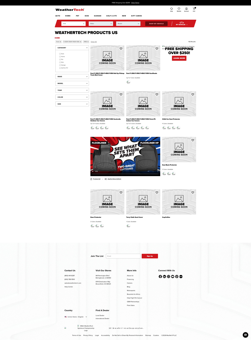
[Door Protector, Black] (92, 226)
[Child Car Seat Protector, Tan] (174, 128)
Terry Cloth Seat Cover (134, 217)
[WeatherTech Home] (70, 9)
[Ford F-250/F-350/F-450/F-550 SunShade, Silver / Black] (128, 82)
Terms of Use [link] (76, 335)
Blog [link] (128, 287)
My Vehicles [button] (181, 25)
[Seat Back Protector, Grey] (174, 174)
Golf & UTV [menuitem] (111, 16)
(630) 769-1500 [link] (70, 279)
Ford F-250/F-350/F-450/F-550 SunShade (141, 73)
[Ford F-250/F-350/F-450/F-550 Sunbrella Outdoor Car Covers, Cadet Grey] (107, 128)
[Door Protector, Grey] (102, 226)
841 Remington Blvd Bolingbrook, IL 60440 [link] (103, 276)
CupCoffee (166, 217)
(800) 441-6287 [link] (70, 275)
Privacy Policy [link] (88, 335)
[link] (160, 276)
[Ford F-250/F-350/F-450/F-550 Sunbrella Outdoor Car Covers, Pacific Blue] (97, 128)
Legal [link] (97, 335)
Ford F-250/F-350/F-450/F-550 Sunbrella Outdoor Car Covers (105, 120)
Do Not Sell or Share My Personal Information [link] (127, 335)
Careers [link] (129, 283)
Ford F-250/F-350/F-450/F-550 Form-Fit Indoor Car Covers (141, 120)
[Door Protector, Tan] (97, 226)
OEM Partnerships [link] (133, 302)
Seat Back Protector (169, 165)
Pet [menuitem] (77, 16)
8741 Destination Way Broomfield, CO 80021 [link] (103, 283)
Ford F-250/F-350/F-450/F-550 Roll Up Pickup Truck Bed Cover (107, 74)
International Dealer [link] (102, 318)
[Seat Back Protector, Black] (164, 174)
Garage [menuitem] (97, 16)
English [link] (80, 317)
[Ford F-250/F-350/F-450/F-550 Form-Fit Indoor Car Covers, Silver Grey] (142, 128)
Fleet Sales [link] (131, 305)
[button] (179, 9)
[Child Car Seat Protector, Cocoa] (169, 128)
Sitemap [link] (148, 335)
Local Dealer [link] (100, 315)
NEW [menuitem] (124, 16)
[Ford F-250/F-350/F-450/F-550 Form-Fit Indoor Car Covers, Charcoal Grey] (147, 128)
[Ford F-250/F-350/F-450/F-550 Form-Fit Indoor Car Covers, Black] (128, 128)
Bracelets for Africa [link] (133, 294)
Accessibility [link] (105, 335)
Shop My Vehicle (156, 24)
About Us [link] (130, 275)
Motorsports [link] (131, 290)
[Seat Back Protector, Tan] (169, 174)
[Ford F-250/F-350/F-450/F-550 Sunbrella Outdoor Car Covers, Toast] (102, 128)
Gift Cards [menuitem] (136, 16)
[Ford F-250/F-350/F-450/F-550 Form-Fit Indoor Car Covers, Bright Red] (138, 128)
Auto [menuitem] (57, 16)
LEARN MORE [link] (179, 58)
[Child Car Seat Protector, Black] (164, 128)
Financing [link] (130, 279)
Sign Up (150, 256)
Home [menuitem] (67, 16)
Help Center (69, 287)
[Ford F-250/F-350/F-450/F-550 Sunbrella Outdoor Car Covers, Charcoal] (92, 128)
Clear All (94, 42)
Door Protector (95, 217)
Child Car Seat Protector (171, 119)
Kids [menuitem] (87, 16)
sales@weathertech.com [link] (73, 283)
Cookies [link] (156, 335)
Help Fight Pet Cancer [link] (134, 298)
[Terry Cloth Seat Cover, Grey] (128, 226)
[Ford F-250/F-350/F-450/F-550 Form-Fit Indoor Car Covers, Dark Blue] (133, 128)
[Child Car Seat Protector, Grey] (178, 128)
